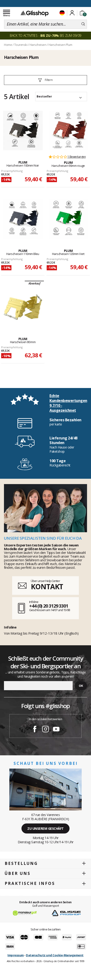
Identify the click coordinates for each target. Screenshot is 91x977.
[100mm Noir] (23, 130)
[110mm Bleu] (23, 219)
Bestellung (21, 863)
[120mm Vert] (68, 219)
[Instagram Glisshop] (45, 729)
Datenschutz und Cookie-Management (55, 955)
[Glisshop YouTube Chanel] (56, 729)
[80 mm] (23, 307)
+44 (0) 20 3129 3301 (48, 606)
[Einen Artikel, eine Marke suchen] (83, 24)
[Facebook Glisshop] (35, 729)
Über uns (18, 873)
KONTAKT (47, 586)
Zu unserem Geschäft (45, 828)
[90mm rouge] (68, 130)
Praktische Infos (30, 883)
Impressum (15, 955)
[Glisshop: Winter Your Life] (35, 13)
